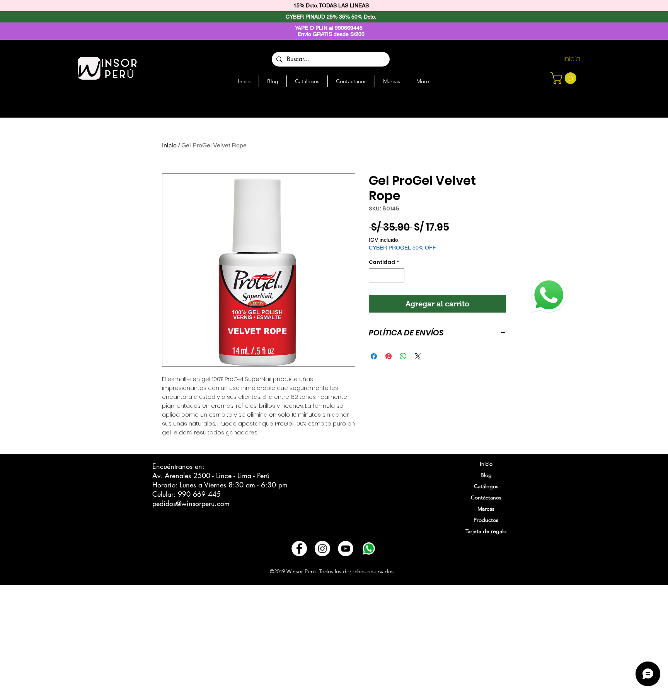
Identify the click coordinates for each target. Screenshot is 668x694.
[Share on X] (418, 356)
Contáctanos (486, 497)
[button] (564, 78)
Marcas (485, 508)
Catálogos (486, 486)
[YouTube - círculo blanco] (345, 548)
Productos (486, 519)
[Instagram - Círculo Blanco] (322, 548)
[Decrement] (374, 275)
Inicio (169, 145)
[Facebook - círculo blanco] (299, 548)
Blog (486, 475)
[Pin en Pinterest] (388, 356)
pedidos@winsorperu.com (191, 503)
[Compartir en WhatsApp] (403, 356)
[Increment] (399, 275)
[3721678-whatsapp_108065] (369, 548)
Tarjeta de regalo (485, 531)
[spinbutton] (386, 275)
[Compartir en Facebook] (373, 356)
